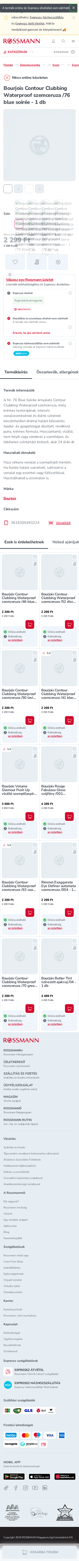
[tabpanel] (39, 455)
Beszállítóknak (12, 1345)
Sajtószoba (10, 1226)
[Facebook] (15, 1488)
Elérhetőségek (12, 1333)
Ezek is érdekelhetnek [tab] (24, 542)
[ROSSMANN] (21, 1040)
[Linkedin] (44, 1487)
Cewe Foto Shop (13, 1261)
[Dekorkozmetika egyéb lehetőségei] (43, 64)
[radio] (16, 204)
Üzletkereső (11, 1351)
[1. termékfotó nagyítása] (39, 145)
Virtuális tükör (12, 1286)
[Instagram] (25, 1488)
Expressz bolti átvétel (29, 23)
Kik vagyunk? (11, 1201)
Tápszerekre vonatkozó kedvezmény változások (31, 1153)
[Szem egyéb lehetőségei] (63, 64)
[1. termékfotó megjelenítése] (8, 188)
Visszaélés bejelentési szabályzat (23, 1178)
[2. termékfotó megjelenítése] (18, 188)
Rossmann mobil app (16, 1255)
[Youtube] (35, 1488)
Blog (6, 1232)
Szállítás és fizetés (14, 1147)
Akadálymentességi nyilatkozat (22, 1184)
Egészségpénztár (13, 1274)
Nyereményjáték (13, 1238)
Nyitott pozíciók (13, 1309)
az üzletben (15, 640)
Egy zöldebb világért (16, 1220)
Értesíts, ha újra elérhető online (31, 333)
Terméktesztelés (13, 1292)
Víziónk (8, 1213)
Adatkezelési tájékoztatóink (20, 1166)
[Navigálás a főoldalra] (22, 41)
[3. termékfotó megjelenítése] (29, 188)
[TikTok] (6, 1488)
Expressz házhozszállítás (46, 17)
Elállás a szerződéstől (16, 1172)
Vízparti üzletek (13, 1280)
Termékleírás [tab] (16, 372)
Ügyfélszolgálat (13, 1339)
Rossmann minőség (15, 1207)
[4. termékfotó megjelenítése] (39, 188)
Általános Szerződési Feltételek (22, 1159)
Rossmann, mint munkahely (20, 1315)
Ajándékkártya (12, 1267)
